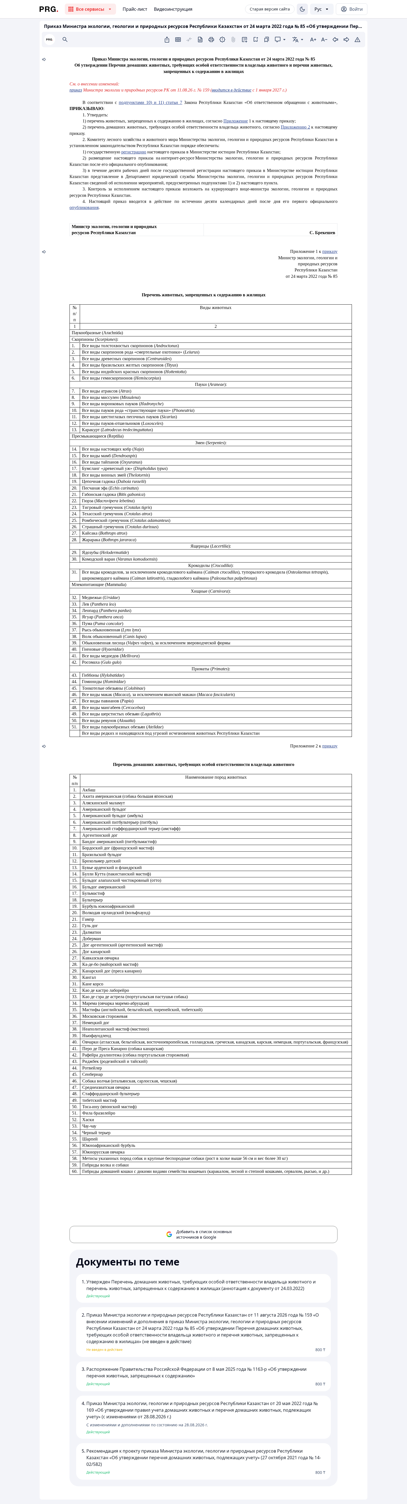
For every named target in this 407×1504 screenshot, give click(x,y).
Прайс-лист (135, 9)
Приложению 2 (295, 127)
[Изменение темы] (302, 9)
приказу (330, 251)
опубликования (84, 207)
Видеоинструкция (173, 9)
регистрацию (133, 152)
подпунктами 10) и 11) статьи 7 (150, 102)
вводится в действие (231, 90)
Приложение (235, 121)
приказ (75, 90)
